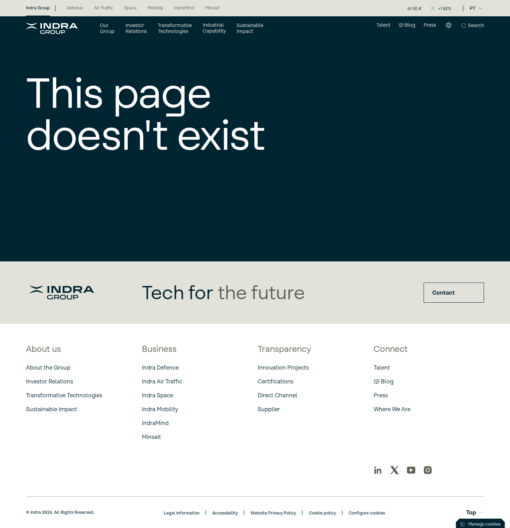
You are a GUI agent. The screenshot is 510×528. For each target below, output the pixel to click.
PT (473, 8)
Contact (443, 292)
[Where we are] (448, 28)
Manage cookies (484, 524)
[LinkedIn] (378, 470)
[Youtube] (411, 470)
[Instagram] (428, 470)
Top (471, 512)
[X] (394, 470)
